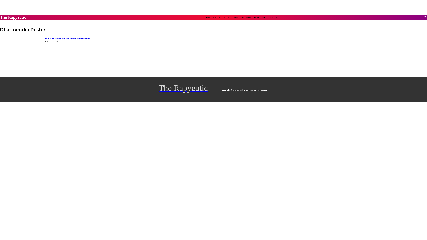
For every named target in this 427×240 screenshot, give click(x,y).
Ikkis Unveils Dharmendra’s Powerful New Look (67, 38)
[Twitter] (220, 89)
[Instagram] (215, 89)
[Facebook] (210, 89)
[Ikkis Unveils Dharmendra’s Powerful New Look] (21, 52)
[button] (425, 17)
